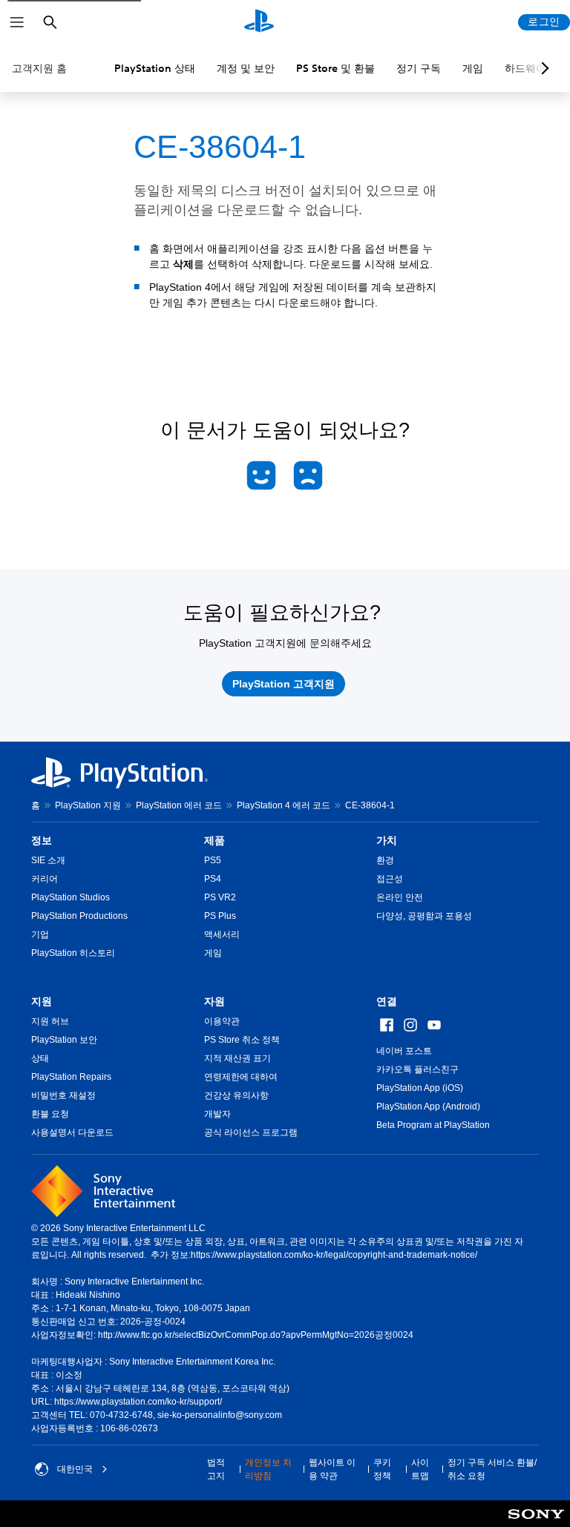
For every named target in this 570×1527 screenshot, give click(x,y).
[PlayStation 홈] (259, 22)
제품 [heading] (214, 840)
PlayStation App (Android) (428, 1106)
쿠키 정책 (382, 1469)
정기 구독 (418, 68)
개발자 (217, 1114)
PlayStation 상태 (154, 68)
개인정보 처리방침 (268, 1469)
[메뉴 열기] (17, 22)
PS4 (212, 879)
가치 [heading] (386, 840)
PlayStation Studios (70, 897)
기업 (40, 934)
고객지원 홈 (39, 68)
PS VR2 (220, 897)
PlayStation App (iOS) (419, 1088)
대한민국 (75, 1469)
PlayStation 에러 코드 (179, 805)
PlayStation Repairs (71, 1077)
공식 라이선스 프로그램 (251, 1132)
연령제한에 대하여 (241, 1077)
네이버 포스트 (404, 1051)
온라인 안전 (399, 897)
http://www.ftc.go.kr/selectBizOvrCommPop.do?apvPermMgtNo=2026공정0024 (255, 1335)
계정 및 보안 (246, 68)
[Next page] (542, 68)
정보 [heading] (41, 840)
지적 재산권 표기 (237, 1058)
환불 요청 (50, 1114)
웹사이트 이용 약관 (332, 1469)
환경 (385, 860)
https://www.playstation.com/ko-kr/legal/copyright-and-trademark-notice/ (334, 1255)
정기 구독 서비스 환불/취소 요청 (492, 1469)
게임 (472, 68)
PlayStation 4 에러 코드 (283, 805)
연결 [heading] (386, 1001)
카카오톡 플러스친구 (417, 1069)
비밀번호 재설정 (63, 1095)
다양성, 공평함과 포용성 (424, 916)
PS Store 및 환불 (335, 68)
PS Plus (220, 916)
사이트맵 (420, 1469)
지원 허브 (50, 1021)
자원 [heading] (214, 1001)
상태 (40, 1058)
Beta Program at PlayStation (433, 1125)
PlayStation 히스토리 (73, 953)
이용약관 (222, 1021)
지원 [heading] (41, 1001)
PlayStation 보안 (64, 1040)
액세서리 (222, 934)
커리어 (44, 879)
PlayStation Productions (79, 916)
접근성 (389, 879)
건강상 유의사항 (236, 1095)
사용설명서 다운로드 (72, 1132)
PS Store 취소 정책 (242, 1040)
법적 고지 (216, 1469)
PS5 (212, 860)
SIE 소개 (48, 860)
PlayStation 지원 (88, 805)
